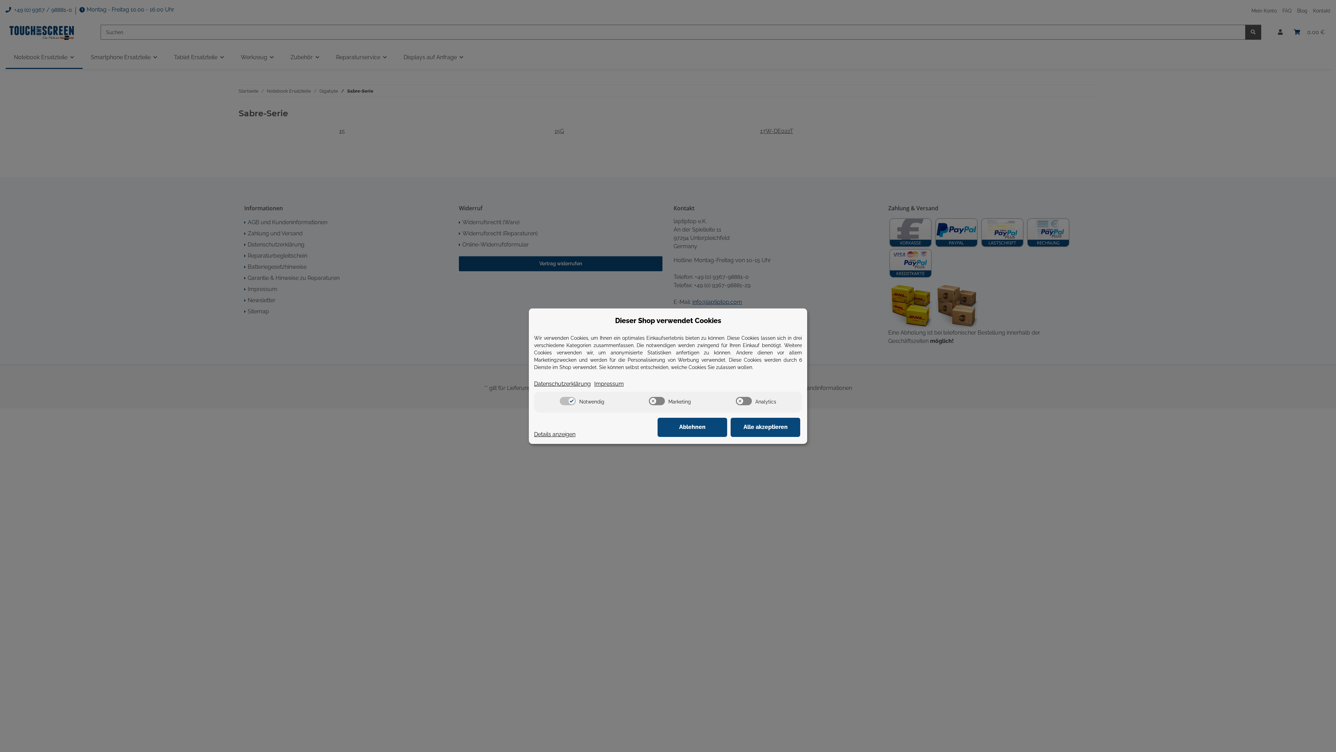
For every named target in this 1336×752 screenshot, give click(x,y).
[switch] (568, 401)
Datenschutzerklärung (562, 384)
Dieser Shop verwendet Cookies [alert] (668, 320)
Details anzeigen (554, 434)
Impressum (609, 384)
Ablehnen (692, 427)
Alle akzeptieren (765, 427)
